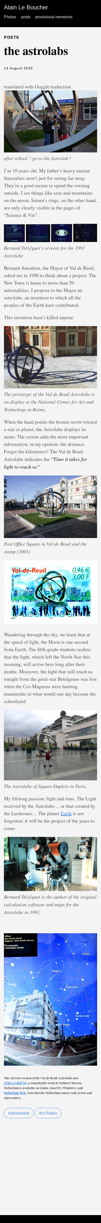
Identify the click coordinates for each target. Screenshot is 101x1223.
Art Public (48, 1113)
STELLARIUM (15, 1082)
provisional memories (54, 17)
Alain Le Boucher (26, 7)
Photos (10, 17)
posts (25, 17)
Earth (66, 813)
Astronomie (18, 1113)
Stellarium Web (14, 1092)
